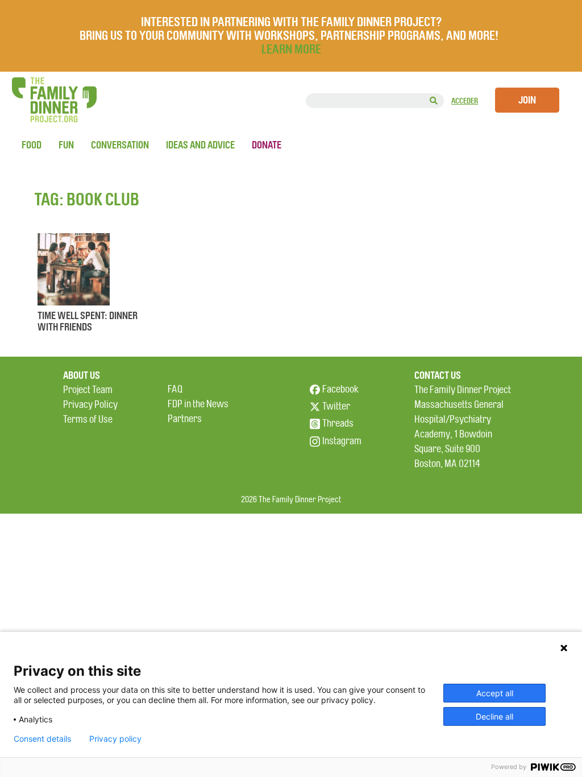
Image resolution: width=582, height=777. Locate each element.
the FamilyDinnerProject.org (54, 99)
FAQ (175, 389)
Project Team (88, 390)
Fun (66, 145)
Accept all (494, 693)
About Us (81, 375)
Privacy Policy (90, 405)
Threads (338, 423)
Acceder (464, 101)
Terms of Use (88, 419)
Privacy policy (115, 738)
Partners (185, 419)
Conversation (120, 145)
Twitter (336, 406)
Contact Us (437, 375)
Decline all (494, 716)
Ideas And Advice (200, 145)
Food (31, 145)
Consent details (42, 738)
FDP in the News (198, 404)
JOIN (527, 100)
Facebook (340, 389)
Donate (266, 145)
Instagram (341, 441)
